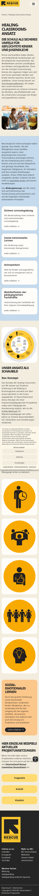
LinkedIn (6, 852)
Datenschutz (17, 888)
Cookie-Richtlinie (8, 467)
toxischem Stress (17, 180)
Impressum (32, 467)
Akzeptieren (19, 451)
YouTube (6, 860)
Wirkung (5, 871)
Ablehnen (19, 457)
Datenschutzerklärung (21, 467)
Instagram (6, 854)
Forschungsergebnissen (13, 83)
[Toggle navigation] (33, 4)
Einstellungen (19, 463)
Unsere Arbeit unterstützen (27, 859)
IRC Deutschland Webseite (28, 853)
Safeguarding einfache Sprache (16, 877)
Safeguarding (8, 874)
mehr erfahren (10, 226)
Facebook (6, 857)
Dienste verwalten (19, 447)
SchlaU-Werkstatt (10, 411)
